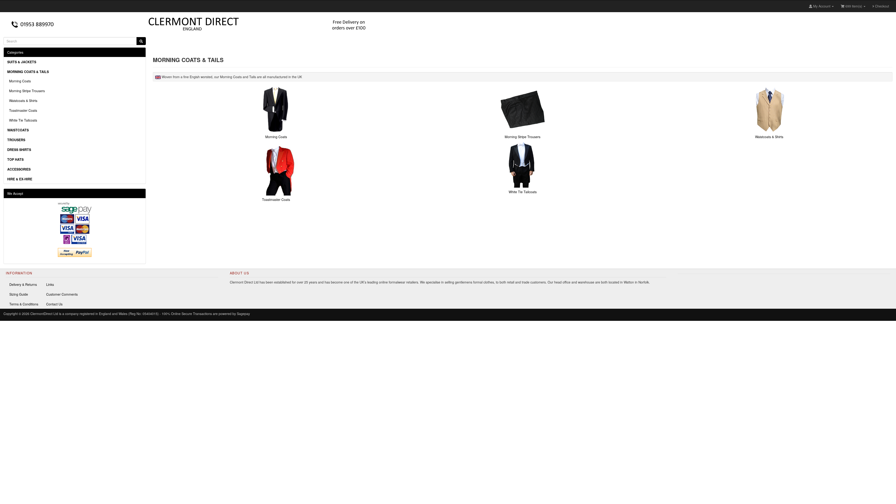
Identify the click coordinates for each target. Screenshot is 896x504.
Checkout (881, 6)
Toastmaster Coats (22, 110)
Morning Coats (19, 81)
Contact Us (54, 304)
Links (50, 284)
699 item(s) (853, 6)
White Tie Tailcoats (22, 120)
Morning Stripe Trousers (26, 90)
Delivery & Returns (23, 284)
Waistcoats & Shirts (22, 100)
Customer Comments (62, 294)
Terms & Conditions (23, 304)
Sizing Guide (18, 294)
